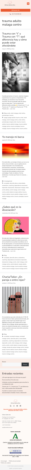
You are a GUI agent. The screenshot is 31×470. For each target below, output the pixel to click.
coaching (11, 185)
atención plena (14, 183)
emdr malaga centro (12, 120)
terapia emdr (12, 122)
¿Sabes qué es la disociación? (11, 208)
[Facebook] (17, 405)
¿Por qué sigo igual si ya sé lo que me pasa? (14, 377)
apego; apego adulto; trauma (12, 117)
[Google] (10, 405)
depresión (5, 187)
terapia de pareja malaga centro (15, 347)
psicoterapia (5, 115)
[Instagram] (13, 405)
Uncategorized (8, 181)
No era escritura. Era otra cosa (10, 380)
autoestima (5, 185)
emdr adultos (5, 190)
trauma (11, 115)
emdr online (22, 113)
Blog (5, 113)
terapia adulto (18, 192)
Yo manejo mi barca (13, 137)
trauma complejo (15, 126)
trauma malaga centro (13, 128)
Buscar (4, 362)
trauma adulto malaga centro (10, 352)
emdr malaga (14, 113)
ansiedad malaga (14, 336)
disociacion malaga (20, 187)
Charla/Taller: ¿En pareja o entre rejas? (13, 278)
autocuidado (21, 183)
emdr (8, 113)
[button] (28, 3)
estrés (8, 345)
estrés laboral (10, 192)
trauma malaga (10, 268)
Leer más (12, 109)
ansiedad (6, 183)
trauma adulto (6, 194)
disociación (11, 187)
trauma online (23, 128)
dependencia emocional (20, 185)
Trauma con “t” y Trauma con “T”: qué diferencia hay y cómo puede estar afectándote (14, 39)
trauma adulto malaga (12, 124)
